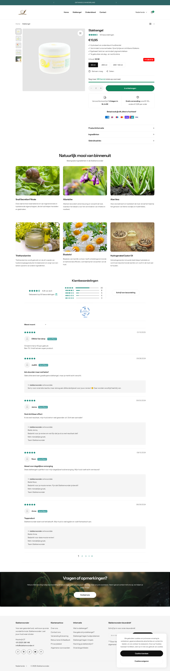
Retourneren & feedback (60, 640)
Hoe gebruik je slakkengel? (83, 632)
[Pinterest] (41, 651)
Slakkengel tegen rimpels (83, 640)
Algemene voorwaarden (60, 648)
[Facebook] (18, 651)
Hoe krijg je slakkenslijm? (83, 644)
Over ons (54, 628)
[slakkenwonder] (22, 12)
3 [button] (85, 556)
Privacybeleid (56, 644)
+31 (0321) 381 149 (23, 642)
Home (18, 24)
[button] (54, 2)
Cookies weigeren (142, 661)
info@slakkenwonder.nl (25, 645)
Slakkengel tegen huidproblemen (86, 636)
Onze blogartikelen (80, 648)
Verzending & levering (59, 636)
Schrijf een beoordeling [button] (125, 292)
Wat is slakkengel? (80, 628)
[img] (29, 332)
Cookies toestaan (141, 653)
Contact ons (85, 595)
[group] (54, 60)
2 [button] (82, 556)
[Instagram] (23, 651)
